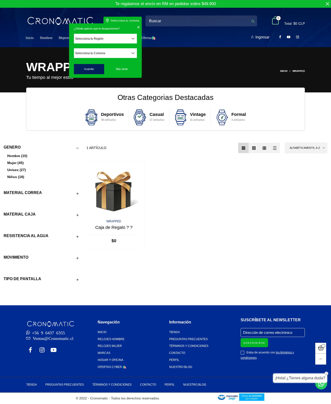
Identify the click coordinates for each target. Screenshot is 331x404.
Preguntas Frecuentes (188, 339)
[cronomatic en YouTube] (53, 350)
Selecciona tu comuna (125, 20)
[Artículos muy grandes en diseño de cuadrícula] (264, 148)
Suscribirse (254, 343)
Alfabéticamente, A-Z (305, 147)
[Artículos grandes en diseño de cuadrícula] (254, 148)
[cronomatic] (60, 20)
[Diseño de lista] (274, 148)
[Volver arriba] (320, 359)
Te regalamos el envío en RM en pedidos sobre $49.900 (165, 3)
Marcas (104, 353)
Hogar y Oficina (110, 360)
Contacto (177, 353)
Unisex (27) (16, 170)
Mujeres (64, 38)
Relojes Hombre (111, 339)
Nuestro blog (180, 367)
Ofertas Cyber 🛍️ (112, 367)
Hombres (46, 38)
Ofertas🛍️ (149, 38)
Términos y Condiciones (188, 346)
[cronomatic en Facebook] (30, 350)
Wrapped (113, 221)
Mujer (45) (15, 163)
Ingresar (262, 37)
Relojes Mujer (110, 346)
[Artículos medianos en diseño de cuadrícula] (243, 148)
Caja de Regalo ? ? (114, 227)
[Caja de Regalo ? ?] (114, 191)
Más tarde (122, 68)
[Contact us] (321, 383)
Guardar (89, 68)
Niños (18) (15, 177)
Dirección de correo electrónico (267, 332)
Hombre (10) (17, 156)
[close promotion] (327, 4)
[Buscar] (253, 20)
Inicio (30, 38)
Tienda (174, 332)
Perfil (174, 360)
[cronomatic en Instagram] (42, 350)
